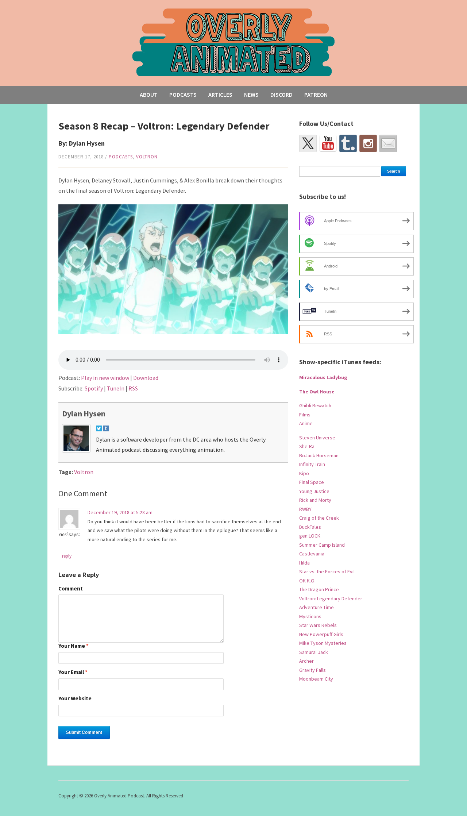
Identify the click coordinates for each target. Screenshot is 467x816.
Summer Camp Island (322, 545)
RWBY (305, 509)
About (149, 94)
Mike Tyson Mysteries (323, 643)
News (251, 94)
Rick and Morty (315, 500)
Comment (70, 589)
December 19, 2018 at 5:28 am (120, 512)
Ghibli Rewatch (315, 405)
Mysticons (310, 616)
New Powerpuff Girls (321, 634)
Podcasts (183, 94)
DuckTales (310, 527)
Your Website (75, 699)
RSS (133, 388)
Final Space (311, 482)
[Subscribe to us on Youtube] (328, 143)
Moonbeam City (316, 678)
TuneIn (115, 388)
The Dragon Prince (319, 589)
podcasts (121, 157)
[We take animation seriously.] (234, 42)
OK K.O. (307, 580)
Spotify (94, 388)
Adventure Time (316, 607)
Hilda (304, 562)
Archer (306, 661)
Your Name (73, 646)
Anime (306, 423)
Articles (220, 94)
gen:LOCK (309, 535)
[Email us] (388, 143)
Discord (281, 94)
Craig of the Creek (319, 518)
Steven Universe (317, 437)
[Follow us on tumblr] (348, 143)
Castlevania (311, 553)
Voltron (147, 157)
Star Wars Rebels (318, 625)
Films (304, 414)
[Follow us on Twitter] (308, 143)
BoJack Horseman (319, 455)
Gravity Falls (312, 670)
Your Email (73, 672)
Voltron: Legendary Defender (330, 598)
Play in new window (105, 377)
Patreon (316, 94)
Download (145, 377)
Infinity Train (312, 464)
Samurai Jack (313, 652)
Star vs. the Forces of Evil (327, 571)
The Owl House (317, 391)
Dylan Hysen (83, 413)
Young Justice (314, 491)
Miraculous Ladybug (323, 377)
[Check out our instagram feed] (368, 143)
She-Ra (306, 446)
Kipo (304, 473)
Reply (67, 556)
